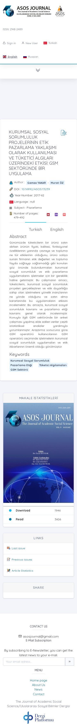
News (38, 689)
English (12, 56)
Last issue (18, 548)
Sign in (11, 43)
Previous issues (22, 559)
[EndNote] (56, 215)
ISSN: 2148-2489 (13, 29)
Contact (38, 694)
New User (31, 43)
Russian (32, 56)
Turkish (52, 43)
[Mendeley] (48, 215)
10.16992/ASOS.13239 (36, 189)
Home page (38, 680)
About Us (38, 685)
